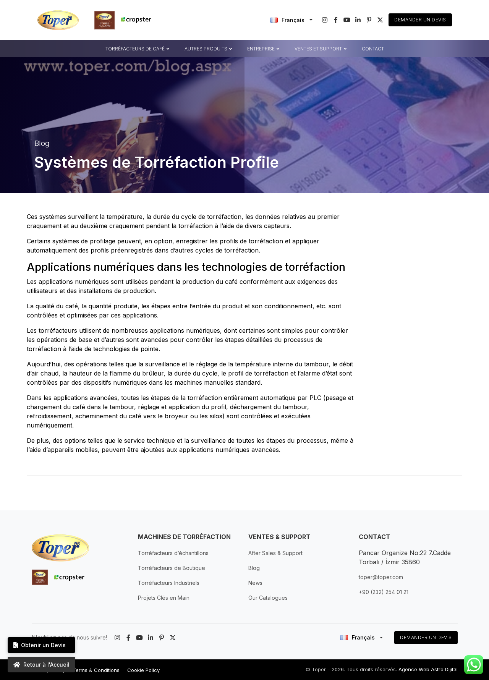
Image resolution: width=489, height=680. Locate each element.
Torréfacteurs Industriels (168, 583)
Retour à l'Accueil (46, 664)
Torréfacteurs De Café (135, 48)
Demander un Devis (420, 20)
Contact (373, 48)
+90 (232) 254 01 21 (383, 592)
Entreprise (261, 48)
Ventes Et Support (318, 48)
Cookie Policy (143, 670)
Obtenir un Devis (43, 645)
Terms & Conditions (96, 670)
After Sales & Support (275, 553)
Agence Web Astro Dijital (428, 669)
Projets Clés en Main (163, 597)
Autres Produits (206, 48)
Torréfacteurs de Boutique (171, 568)
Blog (254, 568)
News (255, 583)
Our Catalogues (268, 597)
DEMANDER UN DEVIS (426, 637)
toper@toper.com (381, 577)
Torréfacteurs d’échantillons (173, 553)
